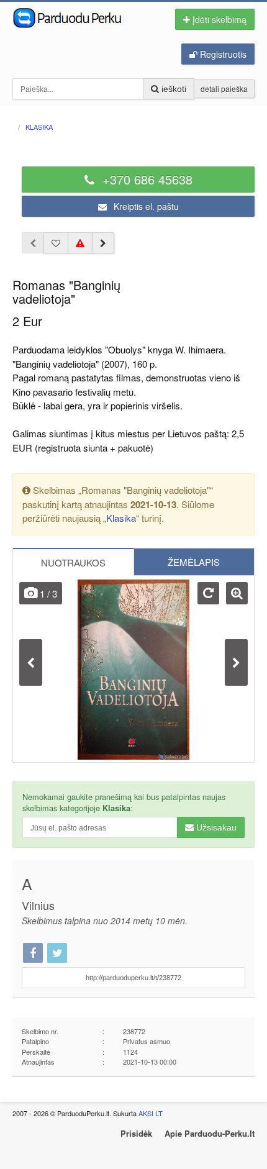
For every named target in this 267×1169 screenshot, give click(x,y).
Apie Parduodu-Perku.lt (210, 1133)
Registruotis (222, 54)
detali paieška (224, 88)
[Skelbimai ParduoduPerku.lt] (79, 17)
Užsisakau (215, 827)
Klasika (121, 517)
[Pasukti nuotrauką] (208, 593)
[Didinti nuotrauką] (237, 593)
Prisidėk (136, 1133)
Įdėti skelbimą (218, 19)
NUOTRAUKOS (73, 562)
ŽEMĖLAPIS (194, 561)
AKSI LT (150, 1113)
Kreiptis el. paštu (145, 206)
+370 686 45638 (145, 179)
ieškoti (172, 89)
